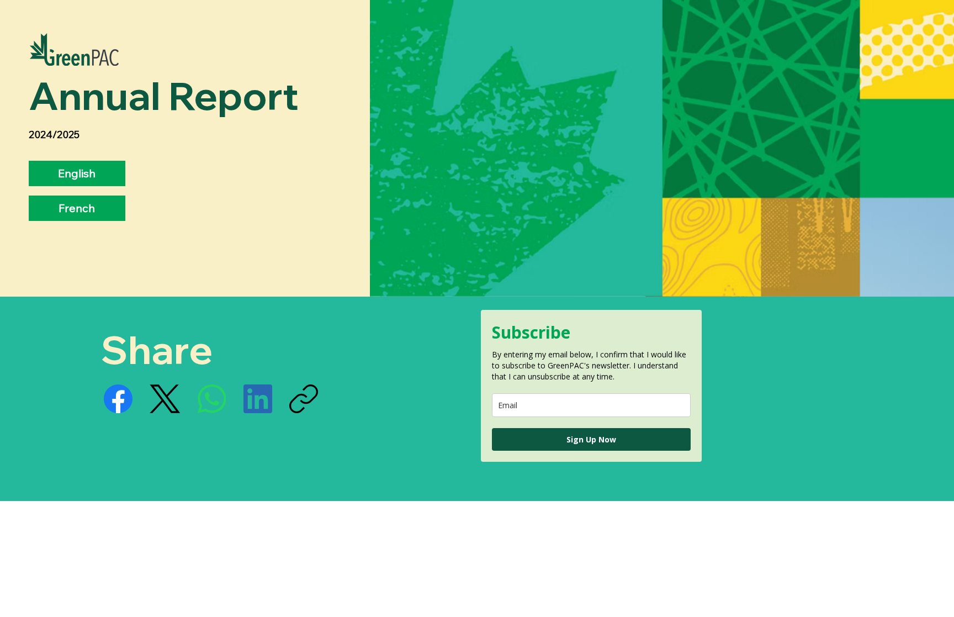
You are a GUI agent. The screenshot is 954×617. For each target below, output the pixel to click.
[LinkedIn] (257, 398)
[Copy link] (303, 398)
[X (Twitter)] (165, 398)
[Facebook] (118, 398)
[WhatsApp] (212, 398)
